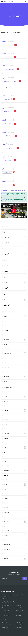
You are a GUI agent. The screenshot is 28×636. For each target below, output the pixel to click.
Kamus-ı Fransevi (7, 44)
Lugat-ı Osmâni (5, 630)
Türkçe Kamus (19, 622)
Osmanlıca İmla (19, 630)
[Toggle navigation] (25, 1)
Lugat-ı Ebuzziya (7, 160)
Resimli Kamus (19, 619)
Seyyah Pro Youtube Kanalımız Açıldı (13, 190)
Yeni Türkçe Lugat (8, 135)
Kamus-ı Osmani (5, 615)
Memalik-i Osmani (6, 624)
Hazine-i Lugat (7, 172)
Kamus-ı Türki (7, 99)
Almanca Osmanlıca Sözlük (10, 81)
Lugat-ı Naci (4, 619)
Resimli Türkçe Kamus (9, 148)
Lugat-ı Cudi (18, 612)
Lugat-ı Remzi (5, 622)
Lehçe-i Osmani (7, 111)
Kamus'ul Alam (19, 607)
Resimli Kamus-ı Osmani (9, 69)
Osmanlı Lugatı (5, 627)
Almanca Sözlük (5, 605)
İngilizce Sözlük (7, 57)
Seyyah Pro (4, 193)
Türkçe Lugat (19, 627)
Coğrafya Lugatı (19, 624)
